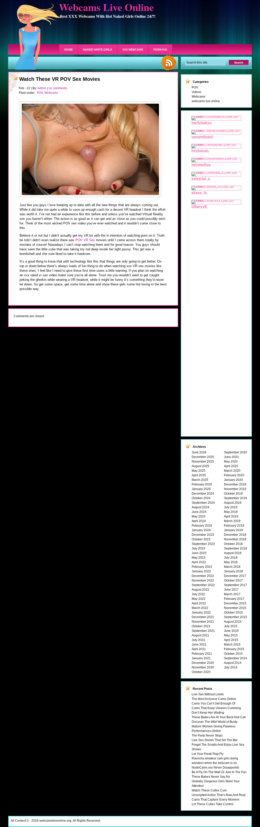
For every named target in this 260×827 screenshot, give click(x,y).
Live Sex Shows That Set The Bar (215, 740)
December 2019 (235, 484)
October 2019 (233, 493)
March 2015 (232, 644)
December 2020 (203, 663)
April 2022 (199, 603)
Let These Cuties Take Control (212, 804)
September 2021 (203, 631)
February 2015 (234, 649)
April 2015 (231, 640)
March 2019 (232, 521)
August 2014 (232, 663)
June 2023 (199, 553)
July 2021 (198, 640)
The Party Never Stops (207, 735)
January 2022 (201, 612)
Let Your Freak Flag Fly (207, 754)
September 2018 (235, 548)
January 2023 (201, 571)
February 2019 (234, 525)
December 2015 (235, 603)
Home (68, 49)
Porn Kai (160, 49)
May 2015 (231, 635)
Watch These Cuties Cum (209, 790)
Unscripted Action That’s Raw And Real (219, 795)
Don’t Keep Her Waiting (208, 712)
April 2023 (199, 562)
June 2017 (231, 589)
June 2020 (231, 457)
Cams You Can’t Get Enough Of (213, 703)
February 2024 (202, 525)
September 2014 (235, 658)
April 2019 (231, 516)
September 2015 (235, 617)
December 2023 (203, 535)
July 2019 (230, 507)
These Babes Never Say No (211, 776)
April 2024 (199, 521)
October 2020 (201, 672)
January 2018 (233, 571)
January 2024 (201, 530)
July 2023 (198, 548)
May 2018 (231, 562)
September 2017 (235, 585)
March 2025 (200, 480)
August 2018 (232, 553)
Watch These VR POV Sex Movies (59, 79)
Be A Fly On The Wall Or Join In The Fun (219, 772)
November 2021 (203, 621)
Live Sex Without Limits (208, 694)
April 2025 (199, 475)
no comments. (58, 88)
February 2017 (234, 599)
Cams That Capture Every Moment (215, 799)
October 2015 (233, 612)
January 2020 (233, 480)
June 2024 (199, 512)
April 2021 (199, 649)
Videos (196, 92)
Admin (41, 88)
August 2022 (200, 589)
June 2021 (199, 644)
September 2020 (235, 452)
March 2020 (232, 470)
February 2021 (202, 653)
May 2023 (198, 557)
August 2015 (232, 621)
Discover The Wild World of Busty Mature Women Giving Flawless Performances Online (214, 726)
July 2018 (230, 557)
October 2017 (233, 580)
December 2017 (235, 576)
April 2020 (231, 466)
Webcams (51, 93)
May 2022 (198, 599)
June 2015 (231, 631)
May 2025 (198, 470)
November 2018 (235, 539)
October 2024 (201, 498)
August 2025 (200, 466)
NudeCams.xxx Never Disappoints (215, 767)
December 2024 (203, 493)
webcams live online (206, 101)
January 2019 (233, 530)
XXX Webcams (132, 49)
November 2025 (203, 461)
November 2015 (235, 608)
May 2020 (231, 461)
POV (40, 93)
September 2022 (203, 585)
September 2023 (203, 544)
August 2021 (200, 635)
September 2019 (235, 498)
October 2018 (233, 544)
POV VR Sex (85, 240)
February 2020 (234, 475)
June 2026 (199, 452)
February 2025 (202, 484)
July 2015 (230, 626)
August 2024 (200, 507)
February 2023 (202, 567)
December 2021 (203, 617)
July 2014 (230, 667)
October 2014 (233, 653)
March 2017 (232, 594)
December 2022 (203, 576)
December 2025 (203, 457)
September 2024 (203, 502)
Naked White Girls (97, 49)
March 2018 (232, 567)
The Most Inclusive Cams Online (214, 699)
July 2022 (198, 594)
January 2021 (201, 658)
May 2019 (231, 512)
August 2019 (232, 502)
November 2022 (203, 580)
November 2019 (235, 489)
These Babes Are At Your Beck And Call (219, 717)
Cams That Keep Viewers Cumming (216, 708)
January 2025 (201, 489)
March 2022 (200, 608)
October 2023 (201, 539)
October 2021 (201, 626)
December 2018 (235, 535)
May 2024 (198, 516)
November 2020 (203, 667)
